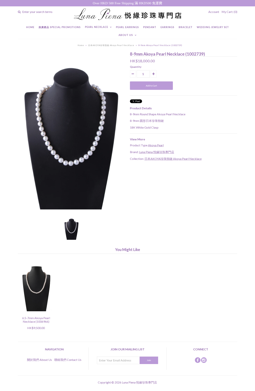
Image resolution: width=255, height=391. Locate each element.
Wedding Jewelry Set (213, 27)
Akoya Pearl (156, 145)
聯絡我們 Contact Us (67, 359)
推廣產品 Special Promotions (60, 27)
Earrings (167, 27)
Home (30, 27)
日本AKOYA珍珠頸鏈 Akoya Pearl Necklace (111, 45)
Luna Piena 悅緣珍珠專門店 (156, 152)
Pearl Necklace (96, 26)
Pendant (149, 27)
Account (213, 11)
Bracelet (185, 27)
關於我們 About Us (39, 359)
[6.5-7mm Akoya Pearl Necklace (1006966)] (36, 314)
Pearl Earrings (127, 27)
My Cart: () (229, 11)
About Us (126, 35)
